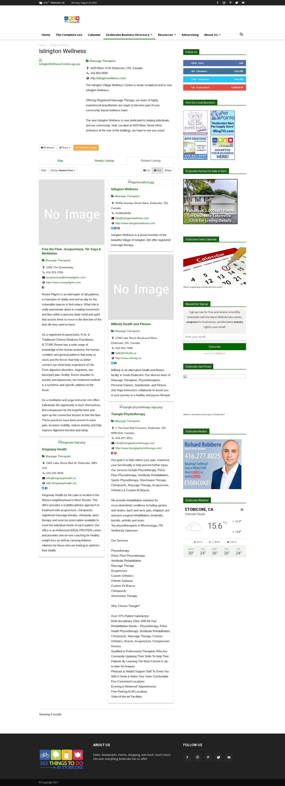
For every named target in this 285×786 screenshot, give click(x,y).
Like (241, 63)
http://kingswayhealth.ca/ (61, 483)
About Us (211, 35)
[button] (241, 35)
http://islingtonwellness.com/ (108, 78)
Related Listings (151, 160)
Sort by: (61, 170)
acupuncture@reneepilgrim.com (66, 277)
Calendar (94, 35)
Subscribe (237, 87)
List (148, 170)
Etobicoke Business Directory (127, 35)
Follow (238, 71)
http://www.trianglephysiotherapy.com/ (138, 448)
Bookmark (48, 147)
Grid (158, 170)
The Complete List (69, 35)
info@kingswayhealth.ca (61, 478)
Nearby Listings (104, 160)
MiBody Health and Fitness (131, 324)
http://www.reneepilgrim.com (63, 282)
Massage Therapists (102, 61)
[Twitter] (237, 2)
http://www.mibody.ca (128, 358)
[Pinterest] (230, 2)
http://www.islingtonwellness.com (135, 223)
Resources (165, 35)
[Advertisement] (175, 19)
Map (60, 160)
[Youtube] (243, 2)
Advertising (190, 35)
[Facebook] (217, 2)
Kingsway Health (54, 449)
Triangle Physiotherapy (128, 414)
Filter (43, 170)
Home (46, 35)
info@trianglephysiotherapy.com (135, 443)
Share (65, 147)
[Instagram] (224, 2)
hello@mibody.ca (125, 353)
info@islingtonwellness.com (132, 218)
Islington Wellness (124, 189)
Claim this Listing (87, 147)
